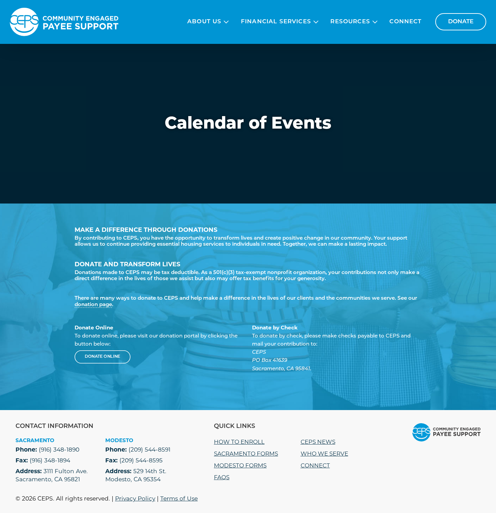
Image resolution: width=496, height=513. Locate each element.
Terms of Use (179, 498)
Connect (405, 22)
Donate (460, 22)
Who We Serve (324, 453)
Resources (350, 22)
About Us (204, 22)
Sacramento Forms (246, 453)
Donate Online (102, 357)
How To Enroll (239, 441)
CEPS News (318, 441)
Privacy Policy (135, 498)
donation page (93, 304)
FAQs (221, 477)
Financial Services (276, 22)
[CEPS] (64, 22)
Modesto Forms (240, 465)
